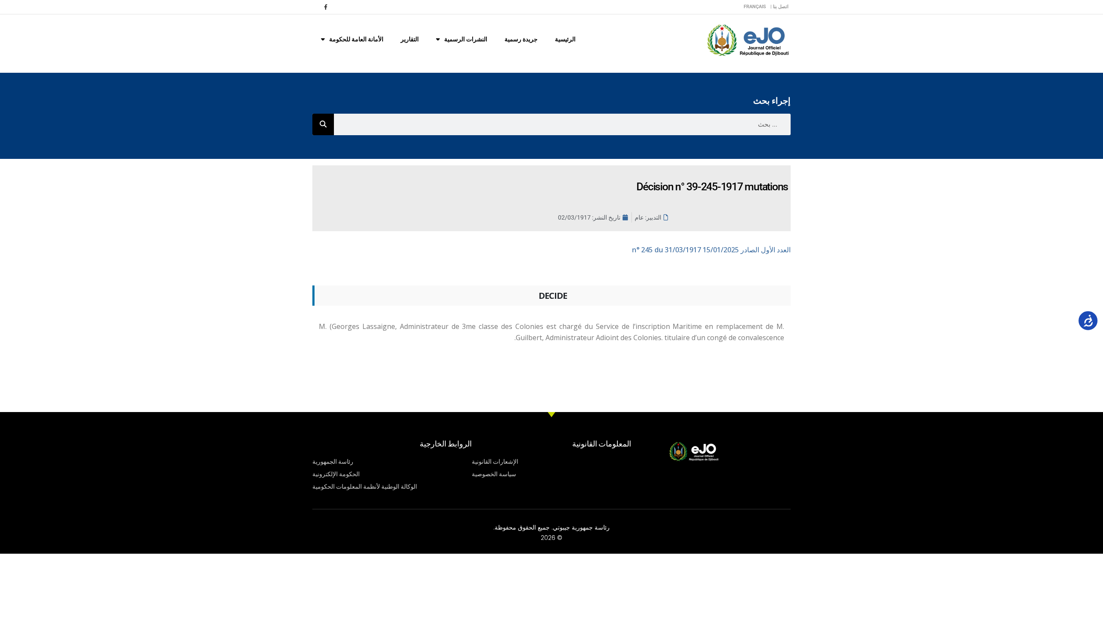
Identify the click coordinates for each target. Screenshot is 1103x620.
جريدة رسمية (521, 39)
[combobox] (562, 124)
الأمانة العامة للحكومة (356, 39)
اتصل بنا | (779, 6)
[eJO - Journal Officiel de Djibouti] (747, 39)
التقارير (410, 39)
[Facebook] (326, 7)
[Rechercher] (323, 124)
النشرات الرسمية (465, 39)
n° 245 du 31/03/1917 (711, 249)
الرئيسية (565, 39)
